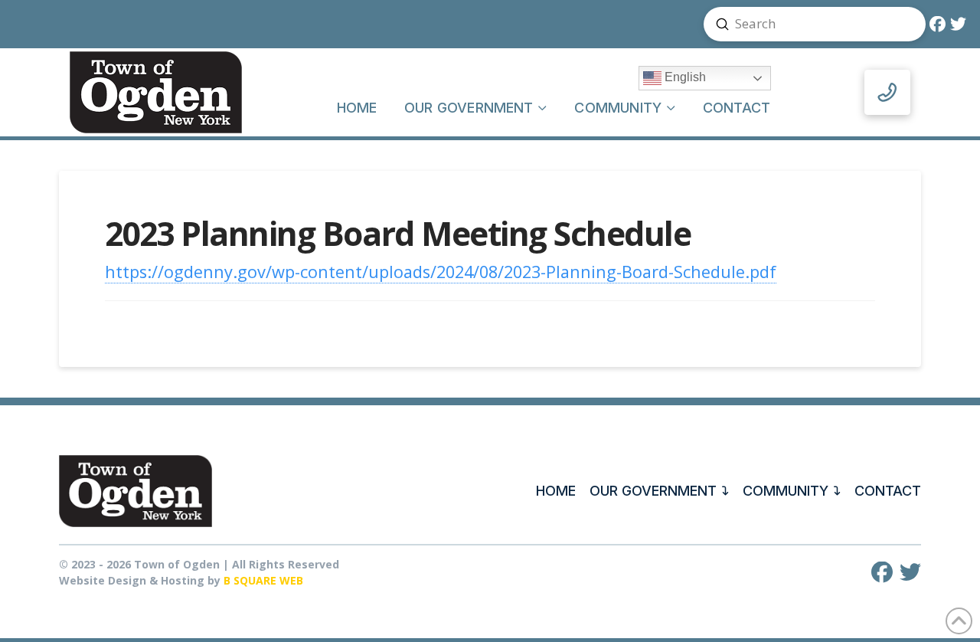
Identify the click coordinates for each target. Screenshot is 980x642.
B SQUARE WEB (263, 580)
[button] (887, 93)
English (684, 77)
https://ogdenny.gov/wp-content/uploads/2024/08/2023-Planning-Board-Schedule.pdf (440, 271)
